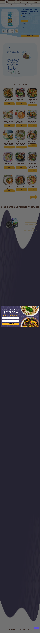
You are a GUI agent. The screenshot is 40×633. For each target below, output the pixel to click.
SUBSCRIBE (11, 324)
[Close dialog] (37, 307)
